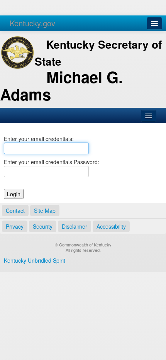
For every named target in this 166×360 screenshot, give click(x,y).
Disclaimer (74, 226)
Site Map (45, 210)
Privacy (15, 226)
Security (43, 226)
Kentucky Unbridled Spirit (34, 260)
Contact (15, 210)
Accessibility (111, 226)
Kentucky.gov (32, 23)
